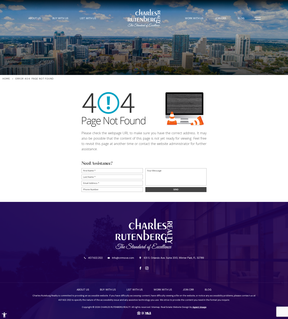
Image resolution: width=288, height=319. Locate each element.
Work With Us (194, 18)
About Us (34, 18)
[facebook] (140, 268)
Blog (241, 18)
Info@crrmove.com (123, 258)
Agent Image (199, 307)
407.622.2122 (95, 258)
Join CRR (220, 18)
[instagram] (146, 268)
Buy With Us (60, 18)
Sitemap (155, 307)
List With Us (88, 18)
